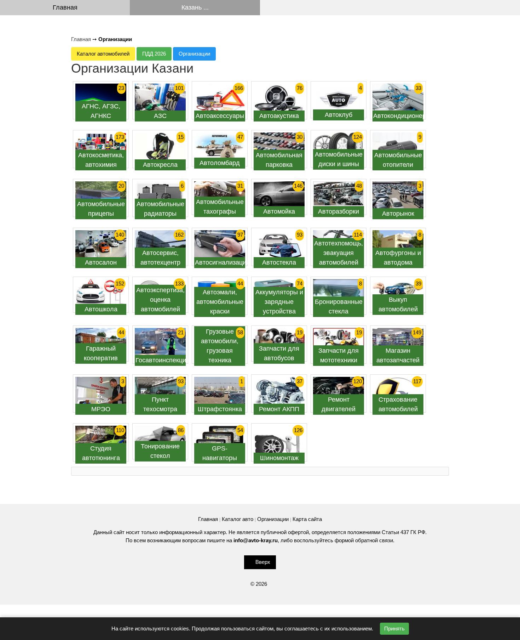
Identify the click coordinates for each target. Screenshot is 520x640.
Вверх (262, 562)
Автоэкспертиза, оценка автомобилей (160, 300)
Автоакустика (279, 115)
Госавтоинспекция (162, 360)
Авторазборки (338, 211)
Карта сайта (307, 519)
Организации (194, 54)
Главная (65, 7)
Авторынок (398, 213)
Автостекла (279, 262)
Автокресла (160, 164)
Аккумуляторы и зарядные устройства (279, 302)
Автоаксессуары (220, 115)
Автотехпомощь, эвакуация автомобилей (338, 253)
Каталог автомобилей (103, 54)
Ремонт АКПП (279, 409)
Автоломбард (220, 162)
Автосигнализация (222, 262)
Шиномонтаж (279, 457)
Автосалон (101, 262)
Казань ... (195, 7)
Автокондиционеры (402, 115)
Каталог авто (237, 519)
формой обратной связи (364, 540)
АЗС (160, 115)
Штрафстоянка (220, 409)
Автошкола (101, 309)
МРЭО (100, 409)
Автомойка (279, 211)
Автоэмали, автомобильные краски (219, 302)
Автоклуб (338, 114)
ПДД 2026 (154, 54)
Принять (394, 628)
